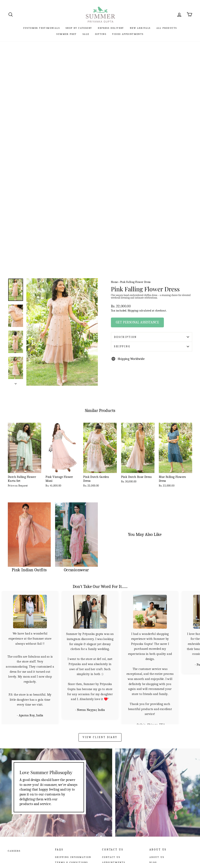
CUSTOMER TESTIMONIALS (41, 28)
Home (114, 282)
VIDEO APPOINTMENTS (127, 34)
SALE (86, 34)
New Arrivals (140, 28)
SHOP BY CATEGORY (79, 28)
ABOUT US (156, 851)
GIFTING (100, 34)
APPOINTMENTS (113, 857)
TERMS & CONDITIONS (71, 857)
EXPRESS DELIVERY (111, 28)
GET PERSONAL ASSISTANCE (137, 322)
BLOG (153, 857)
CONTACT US (111, 851)
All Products (166, 28)
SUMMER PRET (66, 34)
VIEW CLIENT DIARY (100, 731)
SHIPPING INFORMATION (73, 851)
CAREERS (14, 845)
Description (125, 337)
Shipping (133, 310)
